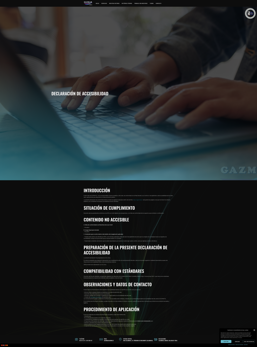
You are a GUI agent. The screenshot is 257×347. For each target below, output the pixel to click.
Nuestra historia (114, 3)
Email (105, 339)
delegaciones (162, 339)
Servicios (104, 3)
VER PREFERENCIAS (249, 341)
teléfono (81, 339)
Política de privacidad (239, 344)
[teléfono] (76, 339)
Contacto (158, 3)
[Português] (5, 345)
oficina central (127, 339)
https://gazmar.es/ (138, 199)
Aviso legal (246, 344)
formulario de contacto (96, 297)
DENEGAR (237, 341)
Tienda (152, 3)
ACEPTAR (226, 341)
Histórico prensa (127, 3)
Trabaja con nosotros (141, 3)
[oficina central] (120, 339)
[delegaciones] (155, 339)
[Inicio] (88, 3)
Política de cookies (231, 344)
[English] (3, 345)
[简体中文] (2, 345)
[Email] (101, 339)
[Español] (7, 345)
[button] (254, 330)
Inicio (97, 3)
